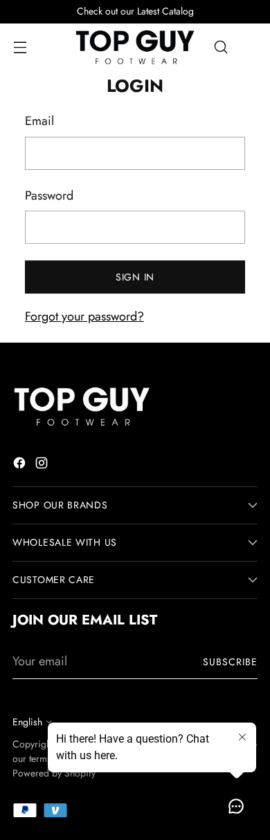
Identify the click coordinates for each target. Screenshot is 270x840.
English (27, 722)
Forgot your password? (84, 316)
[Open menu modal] (20, 47)
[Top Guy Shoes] (135, 47)
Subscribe (230, 662)
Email (39, 121)
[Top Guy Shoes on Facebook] (20, 465)
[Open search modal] (220, 47)
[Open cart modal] (250, 47)
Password (49, 195)
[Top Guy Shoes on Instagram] (43, 465)
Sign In (135, 277)
